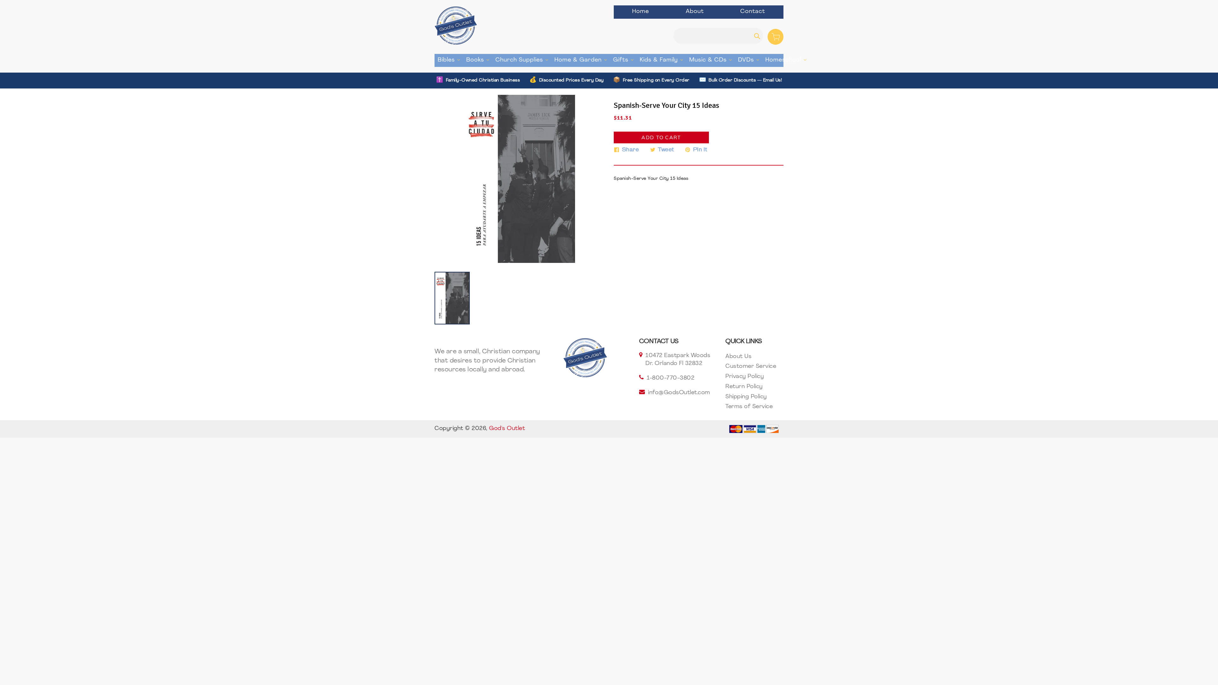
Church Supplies (523, 60)
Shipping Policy (746, 397)
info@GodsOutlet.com (679, 393)
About (695, 12)
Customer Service (750, 366)
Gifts (625, 60)
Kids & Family (663, 60)
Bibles (450, 60)
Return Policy (744, 387)
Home (640, 12)
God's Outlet (507, 429)
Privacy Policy (744, 377)
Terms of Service (749, 407)
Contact (752, 12)
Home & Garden (582, 60)
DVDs (750, 60)
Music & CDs (712, 60)
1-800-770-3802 (670, 378)
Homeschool (787, 60)
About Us (738, 357)
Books (479, 60)
